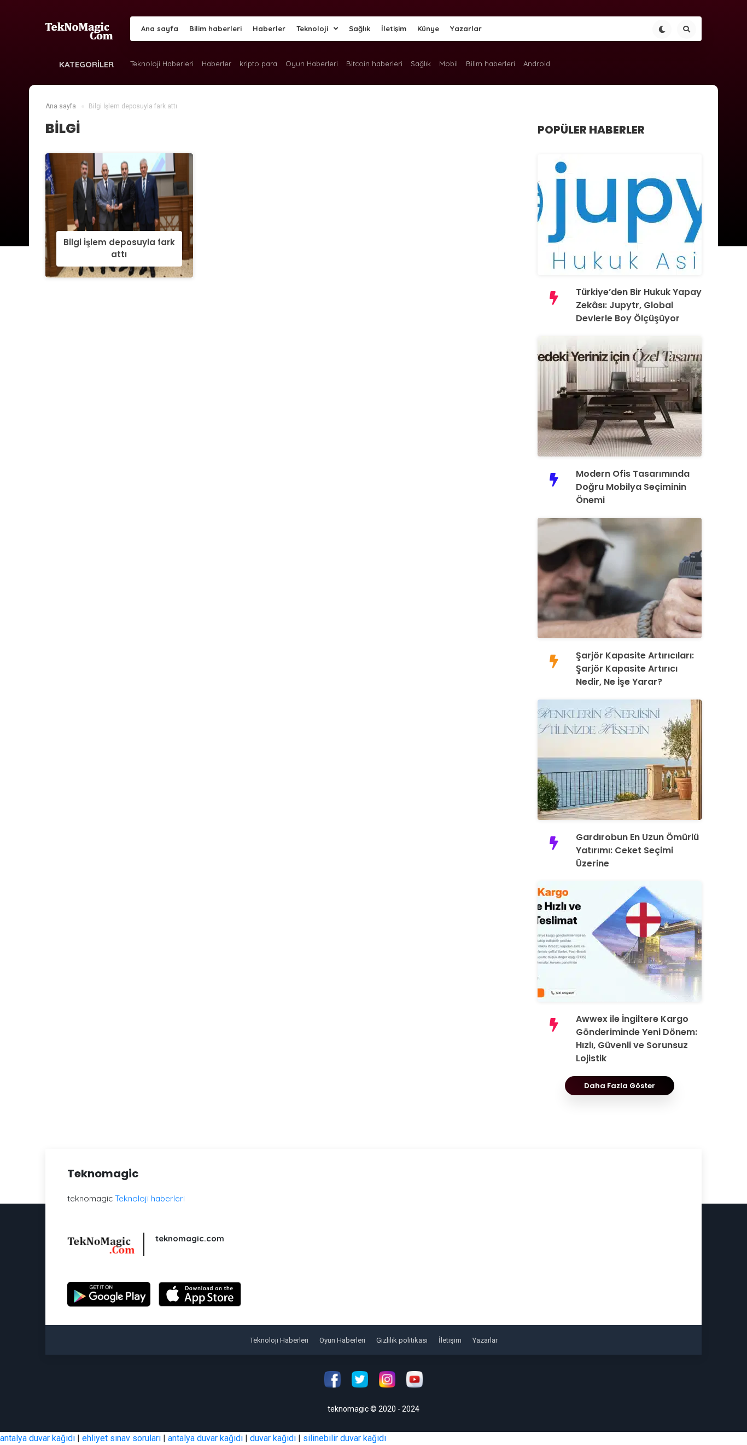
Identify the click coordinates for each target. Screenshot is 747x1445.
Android (536, 63)
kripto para (258, 63)
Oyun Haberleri (311, 63)
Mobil (448, 63)
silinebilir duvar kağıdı (344, 1438)
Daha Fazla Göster (619, 1085)
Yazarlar (466, 28)
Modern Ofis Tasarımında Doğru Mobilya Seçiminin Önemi (633, 486)
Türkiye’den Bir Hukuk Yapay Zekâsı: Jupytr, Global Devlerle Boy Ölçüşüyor (639, 305)
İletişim (393, 28)
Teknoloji (312, 28)
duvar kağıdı (273, 1438)
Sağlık (359, 28)
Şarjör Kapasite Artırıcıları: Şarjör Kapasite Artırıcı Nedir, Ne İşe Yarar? (635, 668)
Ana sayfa (159, 28)
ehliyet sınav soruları (121, 1438)
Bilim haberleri (215, 28)
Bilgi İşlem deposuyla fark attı (119, 248)
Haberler (269, 28)
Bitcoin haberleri (374, 63)
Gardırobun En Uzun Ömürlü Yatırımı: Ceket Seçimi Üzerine (637, 850)
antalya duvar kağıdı (37, 1438)
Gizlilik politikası (402, 1340)
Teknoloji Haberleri (162, 63)
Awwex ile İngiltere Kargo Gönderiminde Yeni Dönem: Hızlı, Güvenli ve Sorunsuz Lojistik (636, 1039)
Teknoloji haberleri (150, 1198)
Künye (428, 28)
